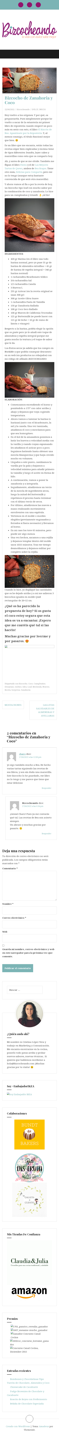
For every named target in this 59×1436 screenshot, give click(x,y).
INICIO (42, 109)
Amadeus (44, 1426)
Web (4, 931)
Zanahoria (25, 690)
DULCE (35, 109)
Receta (8, 690)
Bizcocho (23, 683)
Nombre (7, 903)
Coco (30, 683)
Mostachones (13, 704)
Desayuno (9, 686)
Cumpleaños (39, 683)
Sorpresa (15, 690)
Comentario (10, 868)
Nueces (46, 686)
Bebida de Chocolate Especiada (27, 1403)
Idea (25, 686)
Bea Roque (40, 168)
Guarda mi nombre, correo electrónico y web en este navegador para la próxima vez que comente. (28, 953)
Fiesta (23, 164)
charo (22, 753)
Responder (46, 788)
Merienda (37, 686)
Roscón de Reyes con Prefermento (28, 1399)
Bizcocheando (23, 109)
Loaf (30, 686)
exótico (18, 686)
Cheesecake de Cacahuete (24, 1386)
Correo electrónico (14, 917)
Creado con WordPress (18, 1426)
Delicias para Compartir (29, 171)
